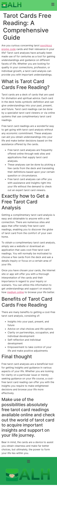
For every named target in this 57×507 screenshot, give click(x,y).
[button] (52, 4)
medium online (15, 292)
